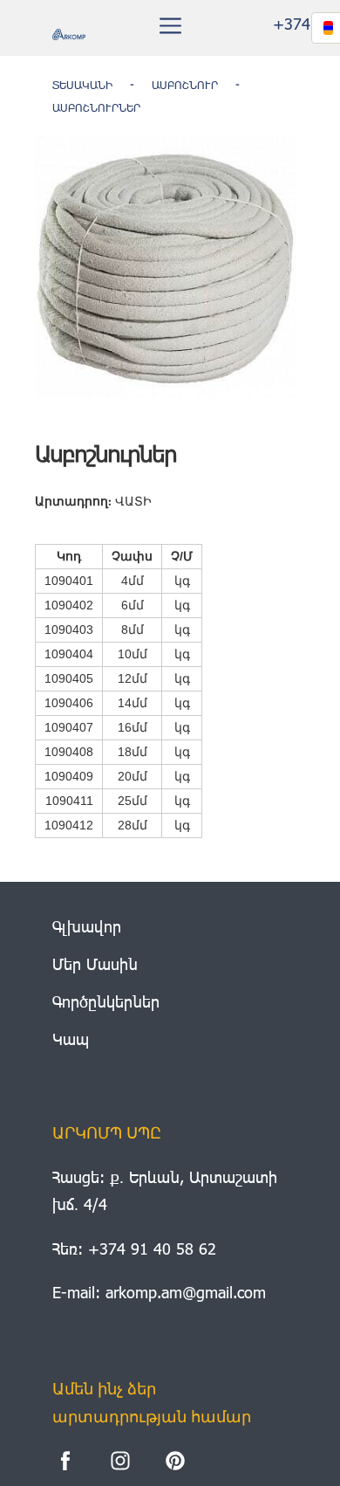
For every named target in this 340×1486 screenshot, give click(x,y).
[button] (170, 26)
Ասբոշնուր (185, 85)
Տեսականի (82, 85)
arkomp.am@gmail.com (185, 1292)
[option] (165, 267)
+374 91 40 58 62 (152, 1248)
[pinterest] (175, 1461)
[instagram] (120, 1461)
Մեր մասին (95, 963)
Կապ (70, 1039)
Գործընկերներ (106, 1001)
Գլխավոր (86, 926)
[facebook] (65, 1461)
